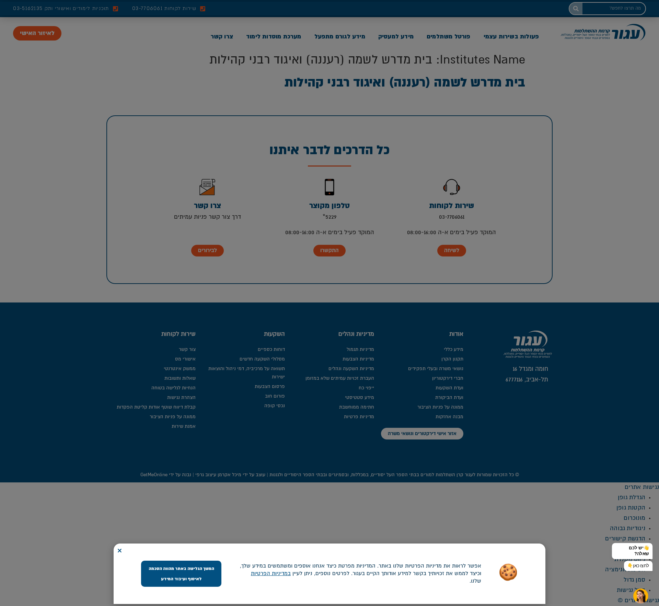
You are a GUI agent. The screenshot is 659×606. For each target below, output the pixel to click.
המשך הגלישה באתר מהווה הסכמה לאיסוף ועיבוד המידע (181, 574)
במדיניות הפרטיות (271, 573)
